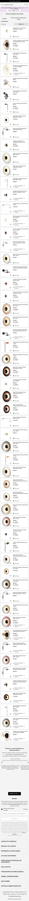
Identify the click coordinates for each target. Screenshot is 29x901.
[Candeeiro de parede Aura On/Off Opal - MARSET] (14, 384)
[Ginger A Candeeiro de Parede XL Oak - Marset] (14, 208)
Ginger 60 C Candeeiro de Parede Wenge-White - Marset (19, 116)
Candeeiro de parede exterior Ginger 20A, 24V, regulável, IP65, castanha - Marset (20, 267)
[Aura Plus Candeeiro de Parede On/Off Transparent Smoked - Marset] (14, 45)
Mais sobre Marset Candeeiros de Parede (18, 18)
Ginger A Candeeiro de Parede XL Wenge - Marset (19, 418)
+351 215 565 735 (21, 894)
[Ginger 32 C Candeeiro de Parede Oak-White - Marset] (14, 258)
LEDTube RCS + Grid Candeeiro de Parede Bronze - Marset (19, 28)
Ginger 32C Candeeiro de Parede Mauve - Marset (19, 518)
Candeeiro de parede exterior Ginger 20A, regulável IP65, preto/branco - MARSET (20, 330)
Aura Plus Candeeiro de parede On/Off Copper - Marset (20, 229)
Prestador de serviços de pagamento (11, 861)
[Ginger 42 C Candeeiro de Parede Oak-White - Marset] (14, 158)
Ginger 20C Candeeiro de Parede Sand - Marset (20, 605)
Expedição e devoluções (10, 851)
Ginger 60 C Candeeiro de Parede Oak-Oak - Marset (20, 568)
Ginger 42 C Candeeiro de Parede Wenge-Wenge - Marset (19, 393)
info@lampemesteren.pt (15, 896)
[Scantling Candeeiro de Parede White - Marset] (14, 82)
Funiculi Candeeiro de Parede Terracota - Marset (20, 343)
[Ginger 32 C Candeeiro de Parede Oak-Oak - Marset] (14, 321)
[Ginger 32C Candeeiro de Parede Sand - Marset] (14, 359)
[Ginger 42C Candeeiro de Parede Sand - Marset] (14, 509)
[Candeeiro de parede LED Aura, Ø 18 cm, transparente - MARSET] (14, 735)
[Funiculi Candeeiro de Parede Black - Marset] (14, 108)
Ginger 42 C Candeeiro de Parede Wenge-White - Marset (19, 468)
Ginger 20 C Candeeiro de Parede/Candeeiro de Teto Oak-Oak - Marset (20, 480)
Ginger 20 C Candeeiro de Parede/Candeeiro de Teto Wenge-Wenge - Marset (20, 405)
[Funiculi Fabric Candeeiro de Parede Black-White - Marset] (14, 183)
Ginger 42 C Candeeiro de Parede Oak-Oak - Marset (20, 305)
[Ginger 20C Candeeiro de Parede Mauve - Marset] (14, 660)
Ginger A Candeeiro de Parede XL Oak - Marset (20, 204)
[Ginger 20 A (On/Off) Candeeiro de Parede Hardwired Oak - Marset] (14, 597)
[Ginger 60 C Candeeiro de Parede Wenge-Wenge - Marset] (14, 697)
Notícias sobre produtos (11, 886)
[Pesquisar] (25, 4)
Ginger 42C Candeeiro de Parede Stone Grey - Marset (20, 443)
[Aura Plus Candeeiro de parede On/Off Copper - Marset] (14, 233)
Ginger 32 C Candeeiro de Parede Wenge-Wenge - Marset (19, 368)
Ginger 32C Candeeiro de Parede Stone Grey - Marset (20, 580)
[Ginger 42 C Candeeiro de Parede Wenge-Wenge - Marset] (14, 396)
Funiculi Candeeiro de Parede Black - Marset (20, 104)
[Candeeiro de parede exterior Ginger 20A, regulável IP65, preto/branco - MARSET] (14, 334)
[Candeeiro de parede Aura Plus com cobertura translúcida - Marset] (14, 195)
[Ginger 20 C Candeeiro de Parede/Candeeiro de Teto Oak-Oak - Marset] (14, 484)
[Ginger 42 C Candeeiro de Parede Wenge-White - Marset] (14, 471)
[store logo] (9, 4)
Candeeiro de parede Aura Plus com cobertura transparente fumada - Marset (20, 681)
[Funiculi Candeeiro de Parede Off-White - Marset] (14, 710)
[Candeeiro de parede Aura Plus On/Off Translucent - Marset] (14, 296)
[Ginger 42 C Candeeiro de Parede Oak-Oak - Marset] (14, 309)
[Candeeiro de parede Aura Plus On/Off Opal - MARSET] (14, 220)
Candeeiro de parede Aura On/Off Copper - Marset (19, 280)
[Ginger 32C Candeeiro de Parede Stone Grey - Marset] (14, 584)
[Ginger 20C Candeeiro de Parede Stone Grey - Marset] (14, 723)
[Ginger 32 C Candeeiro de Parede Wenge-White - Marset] (14, 170)
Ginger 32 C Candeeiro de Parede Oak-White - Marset (20, 255)
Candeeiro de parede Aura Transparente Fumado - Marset (19, 141)
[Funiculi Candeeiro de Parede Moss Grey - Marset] (14, 57)
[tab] (14, 841)
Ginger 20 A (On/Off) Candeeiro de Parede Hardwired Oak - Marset (20, 593)
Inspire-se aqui (14, 793)
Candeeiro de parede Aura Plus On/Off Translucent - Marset (20, 292)
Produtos (4, 18)
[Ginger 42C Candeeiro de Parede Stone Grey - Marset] (14, 446)
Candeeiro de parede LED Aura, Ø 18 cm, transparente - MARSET (20, 732)
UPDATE (13, 10)
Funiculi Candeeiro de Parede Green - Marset (20, 543)
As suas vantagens (8, 856)
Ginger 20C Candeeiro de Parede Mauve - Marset (19, 656)
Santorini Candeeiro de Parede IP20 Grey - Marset (20, 91)
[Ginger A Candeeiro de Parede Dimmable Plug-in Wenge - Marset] (14, 647)
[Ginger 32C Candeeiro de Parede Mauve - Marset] (14, 521)
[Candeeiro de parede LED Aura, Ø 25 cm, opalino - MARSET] (14, 70)
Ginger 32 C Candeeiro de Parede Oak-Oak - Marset (20, 318)
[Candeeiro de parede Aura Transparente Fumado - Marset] (14, 145)
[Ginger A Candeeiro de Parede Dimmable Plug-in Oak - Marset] (14, 246)
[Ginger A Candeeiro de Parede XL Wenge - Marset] (14, 421)
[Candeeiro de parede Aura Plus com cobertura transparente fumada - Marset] (14, 685)
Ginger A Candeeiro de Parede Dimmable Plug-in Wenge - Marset (20, 644)
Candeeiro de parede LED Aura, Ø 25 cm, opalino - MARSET (20, 66)
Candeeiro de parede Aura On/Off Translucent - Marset (19, 530)
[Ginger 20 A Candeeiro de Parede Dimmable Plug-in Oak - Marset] (14, 672)
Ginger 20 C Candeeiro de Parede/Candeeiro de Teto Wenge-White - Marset (20, 555)
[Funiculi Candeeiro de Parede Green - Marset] (14, 546)
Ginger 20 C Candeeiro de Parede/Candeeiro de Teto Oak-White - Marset (20, 493)
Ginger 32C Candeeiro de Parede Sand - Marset (20, 355)
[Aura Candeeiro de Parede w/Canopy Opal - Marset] (14, 434)
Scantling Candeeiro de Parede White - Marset (20, 79)
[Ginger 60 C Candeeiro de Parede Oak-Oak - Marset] (14, 571)
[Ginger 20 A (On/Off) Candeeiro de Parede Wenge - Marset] (14, 133)
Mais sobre (5, 881)
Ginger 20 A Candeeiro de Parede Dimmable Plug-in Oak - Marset (19, 669)
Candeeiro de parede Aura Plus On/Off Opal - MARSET (20, 217)
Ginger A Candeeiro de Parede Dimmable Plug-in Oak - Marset (19, 242)
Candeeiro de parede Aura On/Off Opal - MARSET (19, 380)
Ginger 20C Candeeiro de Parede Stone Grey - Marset (20, 719)
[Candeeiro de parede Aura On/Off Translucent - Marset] (14, 534)
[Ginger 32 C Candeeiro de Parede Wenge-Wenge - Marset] (14, 371)
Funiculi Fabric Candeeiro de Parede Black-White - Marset (20, 179)
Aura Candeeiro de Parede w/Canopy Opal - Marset (20, 430)
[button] (10, 36)
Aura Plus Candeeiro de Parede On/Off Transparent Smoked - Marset (20, 41)
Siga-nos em (5, 867)
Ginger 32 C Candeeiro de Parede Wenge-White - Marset (19, 166)
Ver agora (16, 8)
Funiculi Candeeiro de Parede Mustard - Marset (20, 455)
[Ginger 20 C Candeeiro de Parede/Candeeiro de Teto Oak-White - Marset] (14, 496)
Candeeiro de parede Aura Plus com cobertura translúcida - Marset (20, 191)
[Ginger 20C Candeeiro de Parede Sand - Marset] (14, 609)
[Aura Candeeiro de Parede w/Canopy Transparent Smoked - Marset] (14, 635)
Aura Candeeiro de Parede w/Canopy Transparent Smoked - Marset (20, 631)
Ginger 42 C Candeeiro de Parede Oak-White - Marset (20, 154)
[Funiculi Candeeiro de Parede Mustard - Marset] (14, 459)
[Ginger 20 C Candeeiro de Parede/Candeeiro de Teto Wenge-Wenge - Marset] (14, 409)
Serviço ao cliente (8, 846)
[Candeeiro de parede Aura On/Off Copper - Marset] (14, 284)
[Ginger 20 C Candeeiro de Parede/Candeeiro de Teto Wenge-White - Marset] (14, 559)
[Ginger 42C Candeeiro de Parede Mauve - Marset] (14, 622)
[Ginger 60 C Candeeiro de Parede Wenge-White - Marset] (14, 120)
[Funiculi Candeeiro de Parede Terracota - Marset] (14, 346)
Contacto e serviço (8, 841)
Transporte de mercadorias (12, 872)
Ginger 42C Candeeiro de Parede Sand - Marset (20, 505)
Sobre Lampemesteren (9, 876)
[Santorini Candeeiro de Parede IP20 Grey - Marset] (14, 95)
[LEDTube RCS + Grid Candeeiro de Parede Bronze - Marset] (14, 32)
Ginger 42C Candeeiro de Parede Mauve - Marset (19, 618)
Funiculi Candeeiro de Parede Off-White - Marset (19, 706)
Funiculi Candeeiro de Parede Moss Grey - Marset (20, 53)
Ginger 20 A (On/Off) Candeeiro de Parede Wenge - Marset (20, 129)
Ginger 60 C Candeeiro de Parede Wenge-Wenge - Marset (19, 694)
